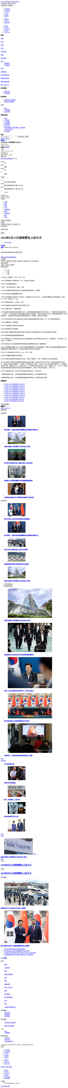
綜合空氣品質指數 (6, 158)
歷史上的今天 (5, 85)
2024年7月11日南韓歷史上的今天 (14, 395)
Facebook (7, 29)
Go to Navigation (14, 1)
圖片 (2, 61)
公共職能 (7, 122)
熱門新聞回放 (5, 75)
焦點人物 (7, 91)
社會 (2, 48)
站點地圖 (7, 111)
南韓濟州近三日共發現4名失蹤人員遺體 (13, 908)
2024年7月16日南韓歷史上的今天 (14, 386)
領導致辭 (7, 124)
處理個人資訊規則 (6, 1067)
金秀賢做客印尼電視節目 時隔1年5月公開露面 (18, 954)
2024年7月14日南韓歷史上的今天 (14, 389)
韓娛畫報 (7, 65)
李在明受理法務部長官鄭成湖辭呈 (15, 949)
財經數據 (7, 93)
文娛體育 (3, 51)
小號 (7, 270)
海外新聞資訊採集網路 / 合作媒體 (14, 127)
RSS (5, 108)
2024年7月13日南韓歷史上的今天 (14, 391)
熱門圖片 (3, 760)
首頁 (5, 118)
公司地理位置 (8, 129)
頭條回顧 (3, 71)
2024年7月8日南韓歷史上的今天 (14, 401)
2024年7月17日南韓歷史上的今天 (14, 384)
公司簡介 (7, 120)
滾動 (2, 38)
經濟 (2, 45)
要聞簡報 (7, 1016)
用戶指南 (7, 131)
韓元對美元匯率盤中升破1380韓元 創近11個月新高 (20, 953)
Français (6, 1062)
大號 (7, 274)
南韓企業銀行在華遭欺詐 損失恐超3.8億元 (14, 857)
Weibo (6, 25)
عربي (5, 1059)
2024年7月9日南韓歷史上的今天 (14, 399)
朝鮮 (2, 55)
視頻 (2, 68)
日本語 (6, 1057)
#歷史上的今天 (5, 138)
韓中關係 (3, 58)
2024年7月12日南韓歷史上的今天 (14, 393)
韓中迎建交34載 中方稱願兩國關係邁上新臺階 (15, 946)
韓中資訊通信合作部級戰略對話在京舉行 (17, 951)
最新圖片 (7, 63)
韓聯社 (3, 140)
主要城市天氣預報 (10, 100)
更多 (2, 759)
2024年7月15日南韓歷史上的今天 (14, 388)
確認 (2, 233)
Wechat (6, 27)
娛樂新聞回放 (5, 78)
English (6, 1055)
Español (6, 1060)
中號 (7, 272)
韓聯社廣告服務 (9, 101)
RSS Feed (7, 32)
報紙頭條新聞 (5, 81)
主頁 (2, 958)
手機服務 (7, 110)
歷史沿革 (7, 125)
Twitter (6, 30)
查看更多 (7, 147)
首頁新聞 (3, 877)
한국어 (6, 1053)
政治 (2, 41)
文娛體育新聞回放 (10, 1007)
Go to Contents (5, 1)
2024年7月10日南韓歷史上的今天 (14, 397)
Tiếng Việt (7, 1063)
